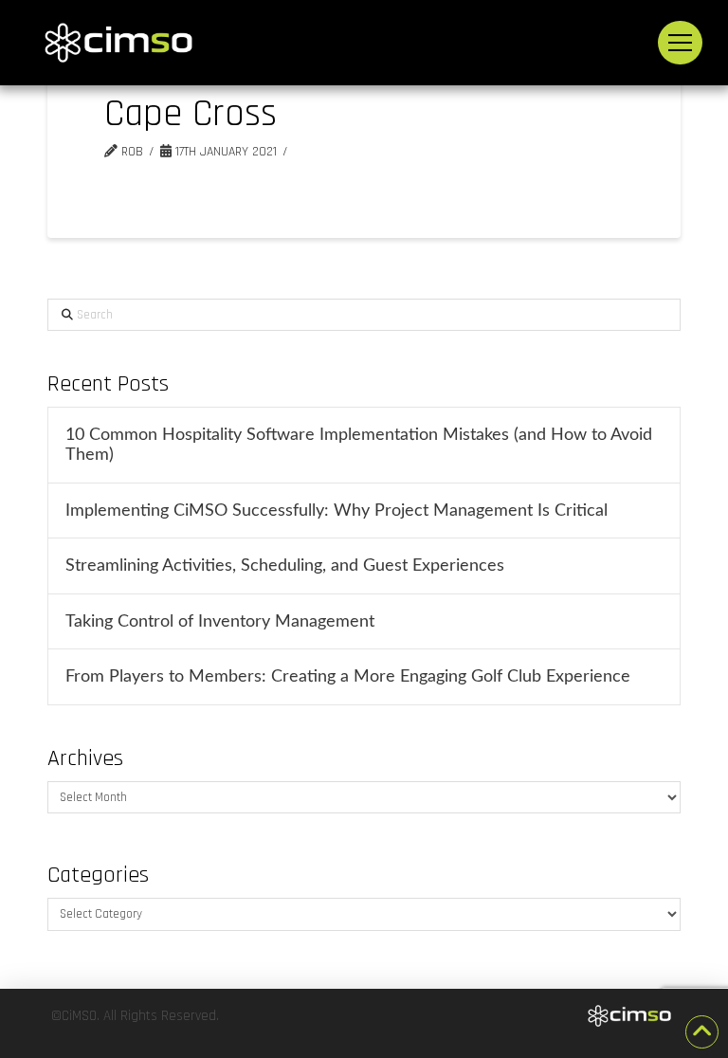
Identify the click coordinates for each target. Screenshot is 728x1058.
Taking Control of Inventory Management (219, 621)
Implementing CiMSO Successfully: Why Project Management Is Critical (336, 510)
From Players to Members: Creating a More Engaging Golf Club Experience (347, 676)
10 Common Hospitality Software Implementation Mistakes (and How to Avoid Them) (358, 445)
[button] (680, 43)
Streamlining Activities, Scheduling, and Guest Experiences (284, 565)
